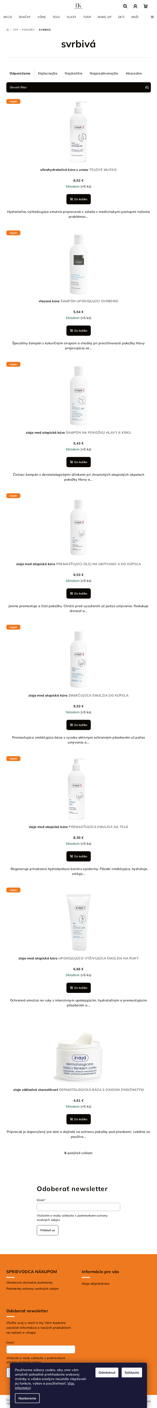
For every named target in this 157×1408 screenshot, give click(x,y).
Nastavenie (27, 1398)
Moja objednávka (95, 1283)
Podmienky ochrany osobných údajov (32, 1288)
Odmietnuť (107, 1372)
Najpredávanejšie (104, 73)
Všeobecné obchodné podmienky (29, 1282)
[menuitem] (7, 17)
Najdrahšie (73, 73)
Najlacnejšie (48, 73)
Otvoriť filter (18, 87)
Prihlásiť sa (47, 1230)
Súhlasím (132, 1372)
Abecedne (134, 73)
